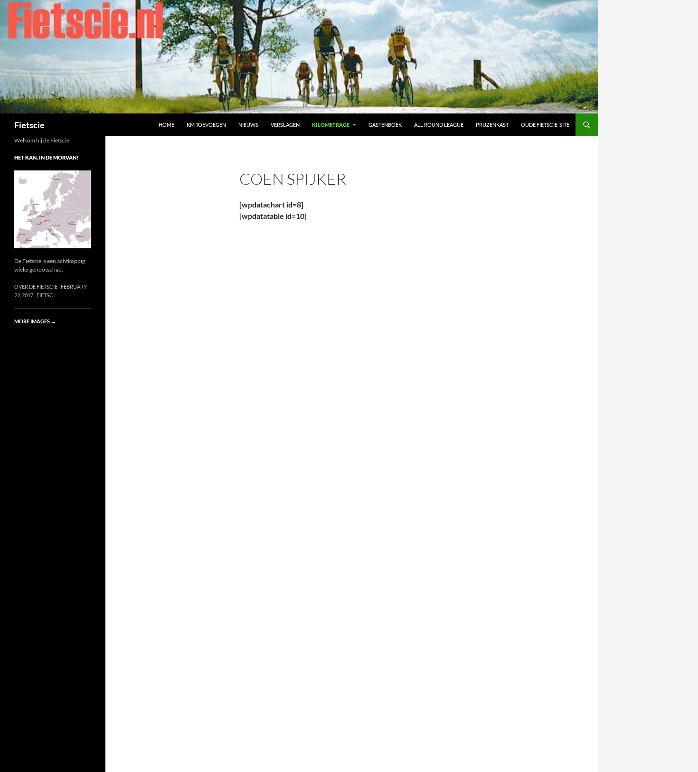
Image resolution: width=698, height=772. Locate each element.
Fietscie (29, 125)
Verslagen (285, 125)
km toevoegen (206, 125)
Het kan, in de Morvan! (46, 157)
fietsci (46, 295)
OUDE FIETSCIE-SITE (545, 125)
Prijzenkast (492, 125)
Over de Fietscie (35, 286)
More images (35, 321)
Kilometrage (330, 125)
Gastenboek (385, 125)
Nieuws (248, 125)
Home (166, 125)
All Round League (438, 125)
